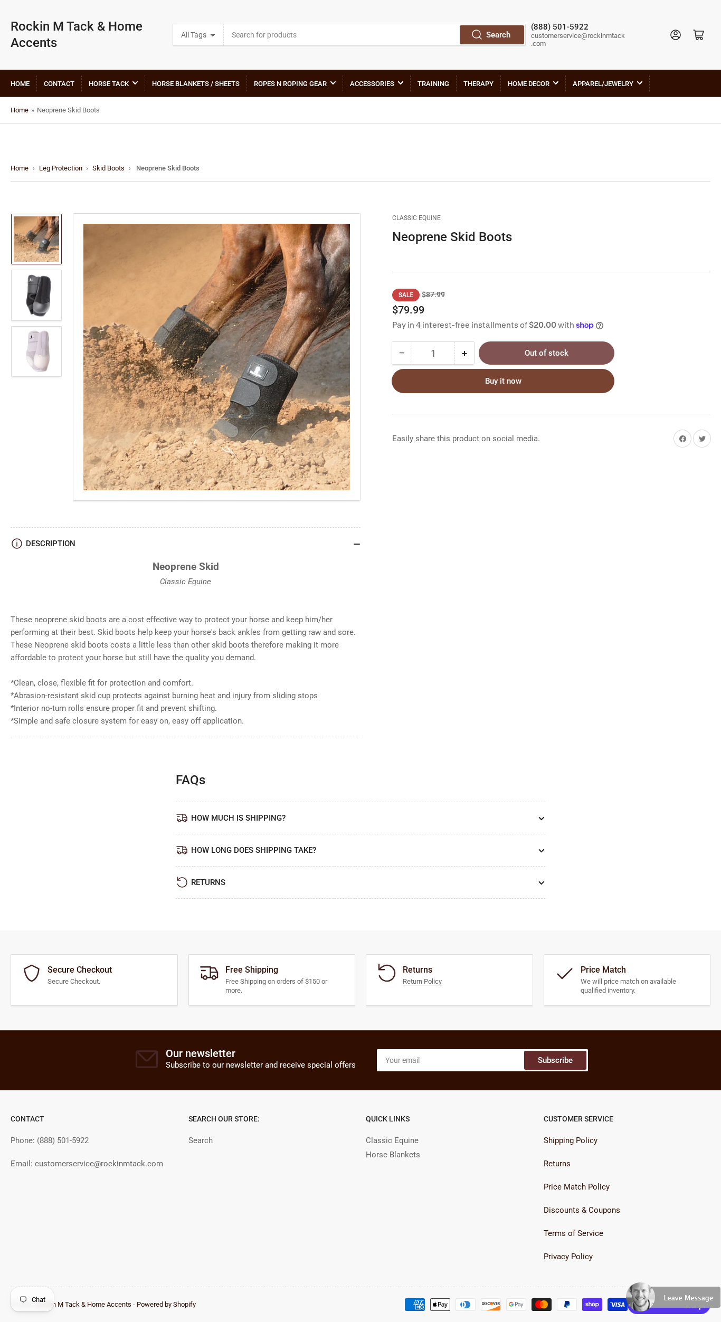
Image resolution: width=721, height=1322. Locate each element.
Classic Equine (416, 218)
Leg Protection (60, 168)
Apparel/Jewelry (603, 84)
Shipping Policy (570, 1140)
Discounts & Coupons (582, 1210)
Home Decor (528, 84)
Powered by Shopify (166, 1304)
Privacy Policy (568, 1256)
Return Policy (422, 981)
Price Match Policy (577, 1187)
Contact (59, 84)
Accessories (372, 84)
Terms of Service (573, 1233)
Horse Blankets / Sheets (196, 84)
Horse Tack (109, 84)
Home (20, 84)
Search (498, 35)
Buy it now (503, 381)
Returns (557, 1163)
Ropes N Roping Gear (290, 84)
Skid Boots (108, 168)
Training (433, 84)
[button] (673, 1301)
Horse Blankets (393, 1154)
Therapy (478, 84)
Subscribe (555, 1060)
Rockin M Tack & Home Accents (77, 34)
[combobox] (375, 35)
